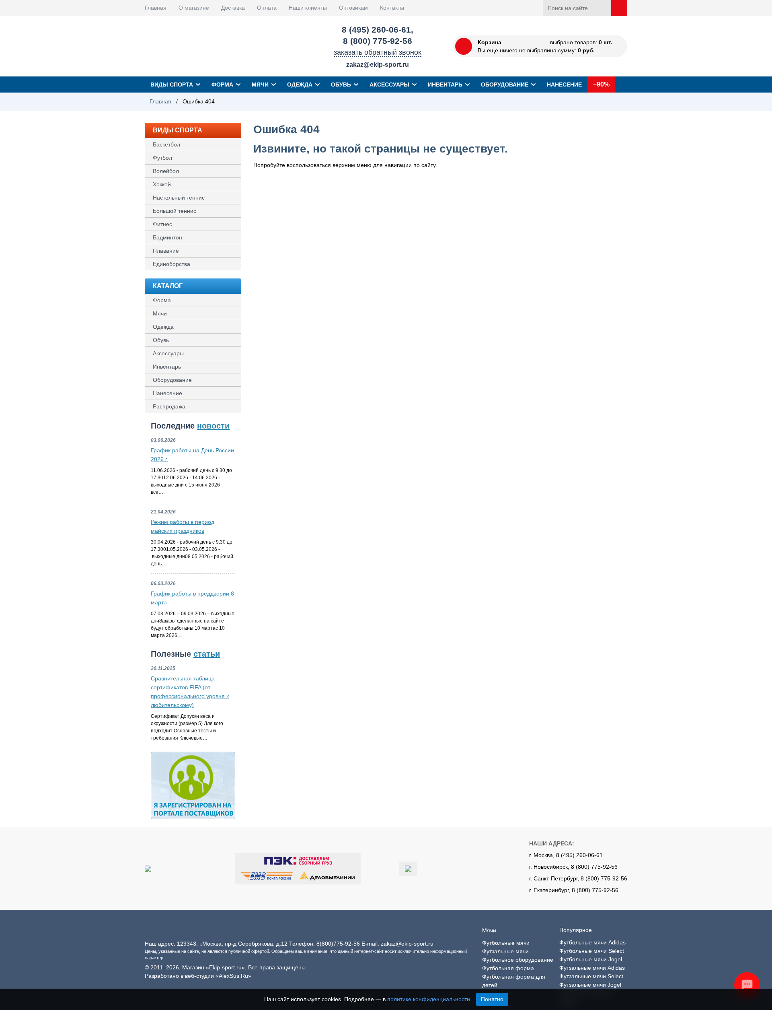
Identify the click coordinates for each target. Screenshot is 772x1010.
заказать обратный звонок (377, 52)
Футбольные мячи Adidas (592, 942)
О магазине (194, 7)
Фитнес (162, 224)
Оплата (267, 7)
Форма (222, 84)
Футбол (162, 158)
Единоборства (171, 264)
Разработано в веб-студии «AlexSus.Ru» (198, 976)
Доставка (233, 7)
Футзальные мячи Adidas (592, 968)
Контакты (392, 7)
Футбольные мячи (506, 943)
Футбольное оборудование (517, 959)
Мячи (260, 84)
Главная (155, 7)
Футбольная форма (508, 968)
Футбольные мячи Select (591, 951)
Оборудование (504, 84)
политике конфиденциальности (428, 999)
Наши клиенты (308, 7)
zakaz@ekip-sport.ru (377, 64)
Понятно (492, 999)
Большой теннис (174, 211)
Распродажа (169, 406)
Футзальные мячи (505, 951)
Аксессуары (389, 84)
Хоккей (162, 184)
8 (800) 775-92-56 (377, 40)
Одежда (299, 84)
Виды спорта (171, 84)
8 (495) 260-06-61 (376, 29)
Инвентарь (445, 84)
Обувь (341, 84)
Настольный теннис (179, 197)
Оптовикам (353, 7)
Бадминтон (167, 237)
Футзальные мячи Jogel (590, 984)
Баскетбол (166, 144)
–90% (601, 84)
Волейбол (166, 171)
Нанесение (564, 84)
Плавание (166, 250)
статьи (206, 653)
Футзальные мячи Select (591, 976)
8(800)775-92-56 (338, 943)
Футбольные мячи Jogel (590, 959)
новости (213, 425)
